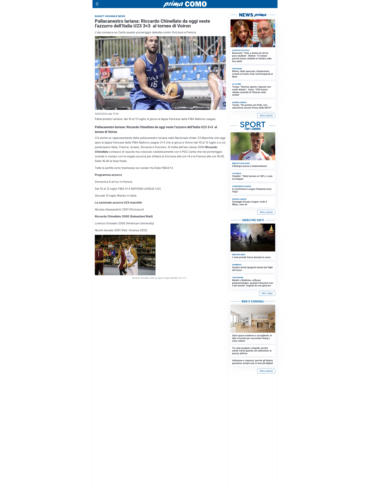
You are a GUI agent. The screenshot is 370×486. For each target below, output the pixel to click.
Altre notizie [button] (266, 115)
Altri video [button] (267, 293)
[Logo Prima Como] (185, 4)
